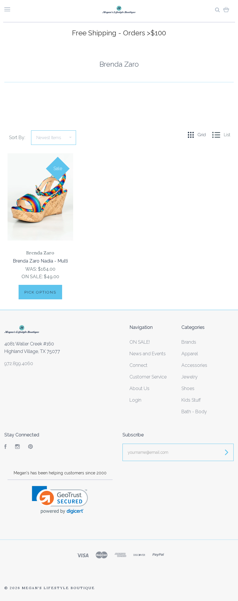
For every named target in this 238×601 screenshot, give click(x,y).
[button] (60, 500)
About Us (139, 388)
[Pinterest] (30, 447)
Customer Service (148, 377)
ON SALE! (139, 342)
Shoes (187, 388)
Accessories (194, 365)
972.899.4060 (18, 363)
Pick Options (40, 292)
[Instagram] (17, 447)
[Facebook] (5, 447)
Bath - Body (194, 411)
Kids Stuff (191, 400)
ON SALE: (32, 276)
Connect (138, 365)
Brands (188, 342)
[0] (226, 9)
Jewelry (189, 377)
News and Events (147, 353)
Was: (31, 269)
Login (135, 400)
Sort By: (17, 137)
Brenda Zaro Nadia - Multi (40, 261)
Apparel (189, 353)
